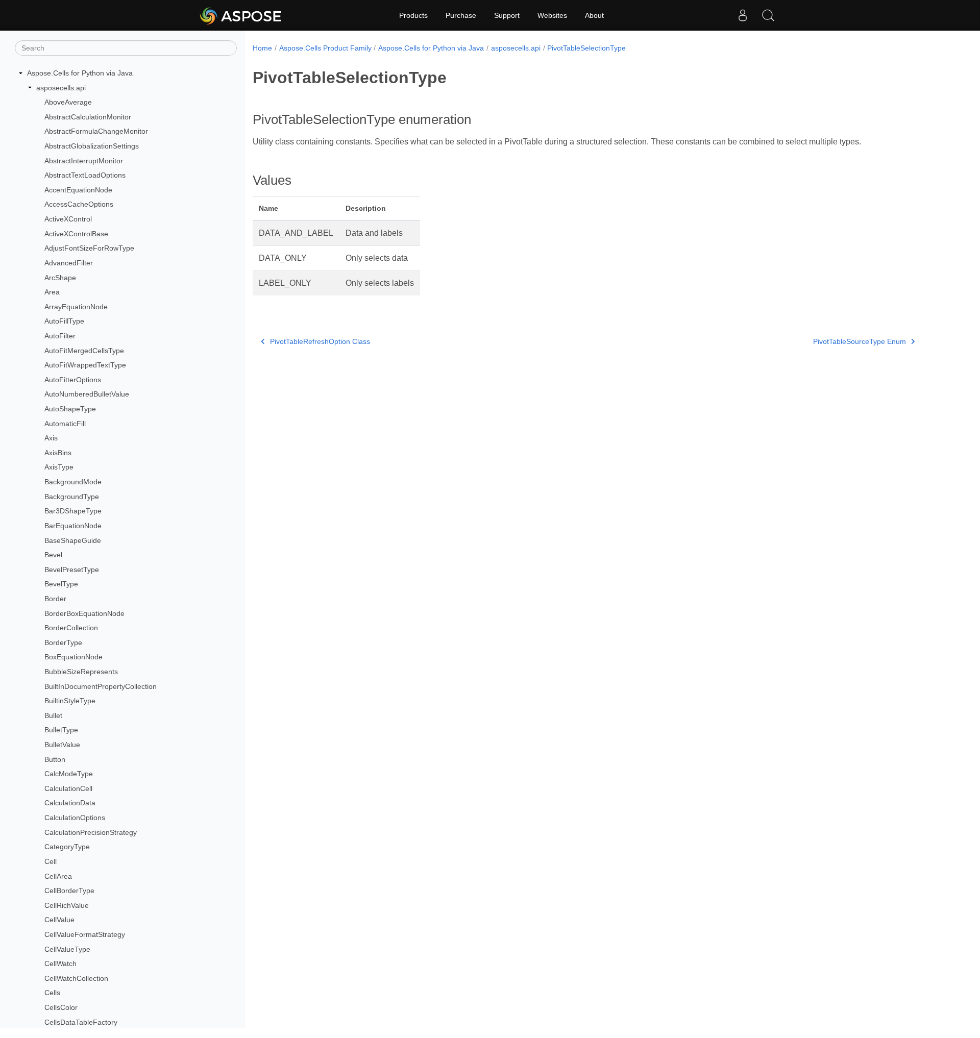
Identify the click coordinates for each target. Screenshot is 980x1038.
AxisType (59, 467)
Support (507, 15)
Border (55, 599)
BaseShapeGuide (72, 540)
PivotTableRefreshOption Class (320, 341)
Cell (50, 861)
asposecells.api (61, 88)
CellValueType (67, 949)
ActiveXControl (68, 219)
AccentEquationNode (78, 190)
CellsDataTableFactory (80, 1022)
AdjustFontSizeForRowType (89, 248)
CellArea (58, 876)
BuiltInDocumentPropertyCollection (100, 686)
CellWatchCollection (76, 978)
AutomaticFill (65, 423)
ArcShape (60, 278)
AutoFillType (64, 321)
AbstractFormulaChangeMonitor (96, 131)
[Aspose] (241, 15)
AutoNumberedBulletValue (86, 394)
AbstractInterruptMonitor (83, 161)
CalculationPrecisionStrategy (90, 832)
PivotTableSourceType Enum (859, 341)
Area (52, 292)
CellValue (59, 920)
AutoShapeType (70, 409)
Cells (52, 992)
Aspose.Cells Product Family (325, 48)
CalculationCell (68, 788)
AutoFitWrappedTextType (85, 365)
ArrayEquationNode (76, 307)
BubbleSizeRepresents (81, 672)
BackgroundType (71, 496)
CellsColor (61, 1007)
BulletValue (62, 744)
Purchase (461, 15)
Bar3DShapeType (73, 511)
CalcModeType (68, 774)
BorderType (63, 642)
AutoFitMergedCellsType (84, 351)
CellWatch (60, 963)
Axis (51, 438)
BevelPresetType (71, 569)
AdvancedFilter (68, 263)
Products (413, 15)
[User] (742, 15)
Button (54, 759)
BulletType (61, 730)
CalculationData (69, 803)
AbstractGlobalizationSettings (91, 146)
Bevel (53, 555)
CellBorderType (69, 890)
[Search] (768, 15)
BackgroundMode (73, 482)
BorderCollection (71, 628)
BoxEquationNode (73, 657)
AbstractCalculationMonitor (87, 117)
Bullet (53, 715)
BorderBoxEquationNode (84, 613)
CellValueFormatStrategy (84, 934)
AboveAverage (68, 102)
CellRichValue (66, 905)
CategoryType (67, 847)
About (594, 15)
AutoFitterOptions (72, 380)
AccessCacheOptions (78, 204)
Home (262, 48)
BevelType (61, 584)
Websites (552, 15)
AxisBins (57, 453)
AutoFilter (60, 336)
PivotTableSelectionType (586, 48)
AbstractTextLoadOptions (85, 175)
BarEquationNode (73, 526)
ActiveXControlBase (76, 234)
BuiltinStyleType (69, 701)
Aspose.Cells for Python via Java (80, 73)
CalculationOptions (74, 817)
